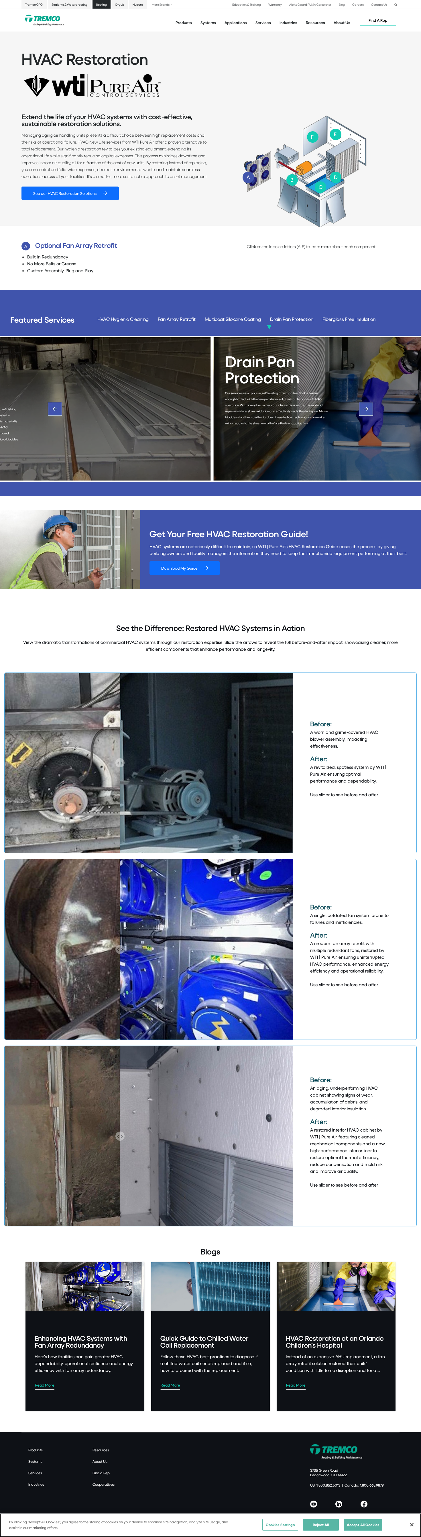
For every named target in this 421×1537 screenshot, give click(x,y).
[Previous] (55, 409)
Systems (35, 1461)
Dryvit (119, 4)
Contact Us (379, 4)
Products (184, 22)
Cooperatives (104, 1484)
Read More (44, 1385)
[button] (396, 4)
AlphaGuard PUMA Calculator (310, 4)
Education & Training (246, 4)
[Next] (366, 409)
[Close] (412, 1524)
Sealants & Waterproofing (70, 4)
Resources (315, 22)
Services (35, 1473)
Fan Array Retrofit (177, 319)
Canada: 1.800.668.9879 (364, 1485)
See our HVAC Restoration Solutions (65, 193)
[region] (210, 1525)
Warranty (275, 4)
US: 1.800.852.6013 (325, 1485)
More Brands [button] (161, 4)
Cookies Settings (280, 1524)
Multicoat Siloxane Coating (233, 319)
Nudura (138, 4)
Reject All (321, 1524)
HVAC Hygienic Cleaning (123, 319)
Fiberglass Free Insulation (348, 319)
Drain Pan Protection (291, 319)
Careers (358, 4)
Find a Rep (101, 1473)
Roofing (101, 4)
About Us (342, 22)
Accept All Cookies (363, 1524)
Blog (342, 4)
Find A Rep (378, 20)
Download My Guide (179, 568)
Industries (36, 1484)
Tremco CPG (34, 4)
